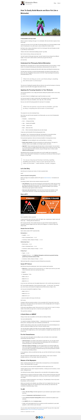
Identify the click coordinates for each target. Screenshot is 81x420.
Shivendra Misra (31, 2)
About (58, 3)
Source (22, 214)
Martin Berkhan (47, 177)
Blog (55, 3)
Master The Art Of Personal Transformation (34, 409)
